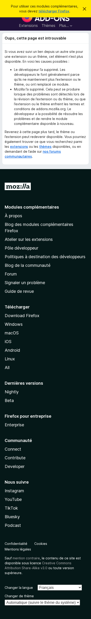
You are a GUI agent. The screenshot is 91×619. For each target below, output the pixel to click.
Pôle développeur (21, 248)
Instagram (14, 490)
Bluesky (12, 516)
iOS (8, 341)
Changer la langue (19, 588)
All (7, 367)
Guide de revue (19, 291)
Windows (14, 324)
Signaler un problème (25, 282)
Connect (13, 449)
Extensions (28, 25)
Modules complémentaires (32, 207)
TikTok (11, 508)
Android (12, 350)
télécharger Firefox (53, 11)
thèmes (45, 146)
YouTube (13, 499)
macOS (12, 332)
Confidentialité (16, 544)
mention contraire (26, 558)
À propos (13, 215)
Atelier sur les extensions (29, 239)
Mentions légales (18, 549)
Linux (10, 358)
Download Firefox (22, 315)
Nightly (12, 391)
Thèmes (48, 25)
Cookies (40, 544)
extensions (19, 146)
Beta (9, 400)
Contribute (15, 457)
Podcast (13, 525)
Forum (11, 273)
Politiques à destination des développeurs (45, 256)
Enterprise (14, 424)
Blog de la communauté (27, 265)
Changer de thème (19, 596)
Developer (14, 466)
